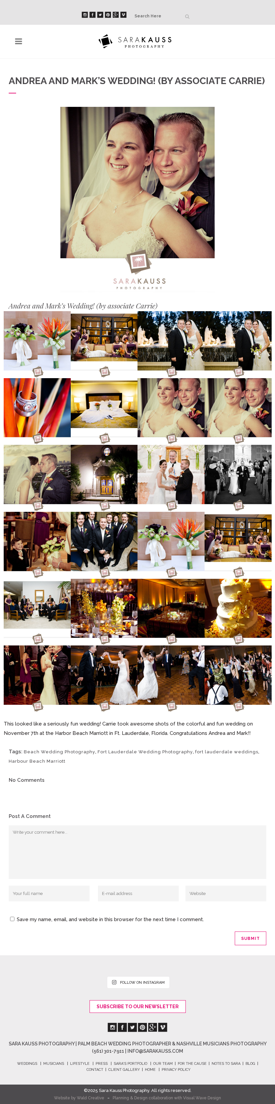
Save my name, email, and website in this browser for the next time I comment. (110, 919)
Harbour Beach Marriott (37, 761)
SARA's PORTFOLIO (130, 1063)
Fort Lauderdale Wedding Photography (145, 751)
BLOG (250, 1063)
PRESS (102, 1063)
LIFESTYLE (80, 1063)
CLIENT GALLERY (124, 1069)
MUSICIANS (53, 1063)
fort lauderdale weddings (226, 751)
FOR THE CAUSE (192, 1063)
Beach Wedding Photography (59, 751)
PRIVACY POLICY (176, 1069)
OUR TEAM (163, 1063)
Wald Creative (90, 1098)
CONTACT (95, 1069)
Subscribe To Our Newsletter (138, 1006)
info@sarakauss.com (155, 1051)
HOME (150, 1069)
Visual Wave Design (202, 1098)
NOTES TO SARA (226, 1063)
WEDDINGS (27, 1063)
